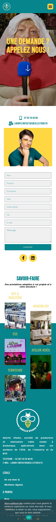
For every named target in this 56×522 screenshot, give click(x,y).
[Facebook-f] (23, 258)
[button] (50, 7)
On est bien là (12, 479)
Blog (6, 499)
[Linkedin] (33, 258)
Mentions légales (13, 484)
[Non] (52, 510)
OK (28, 517)
